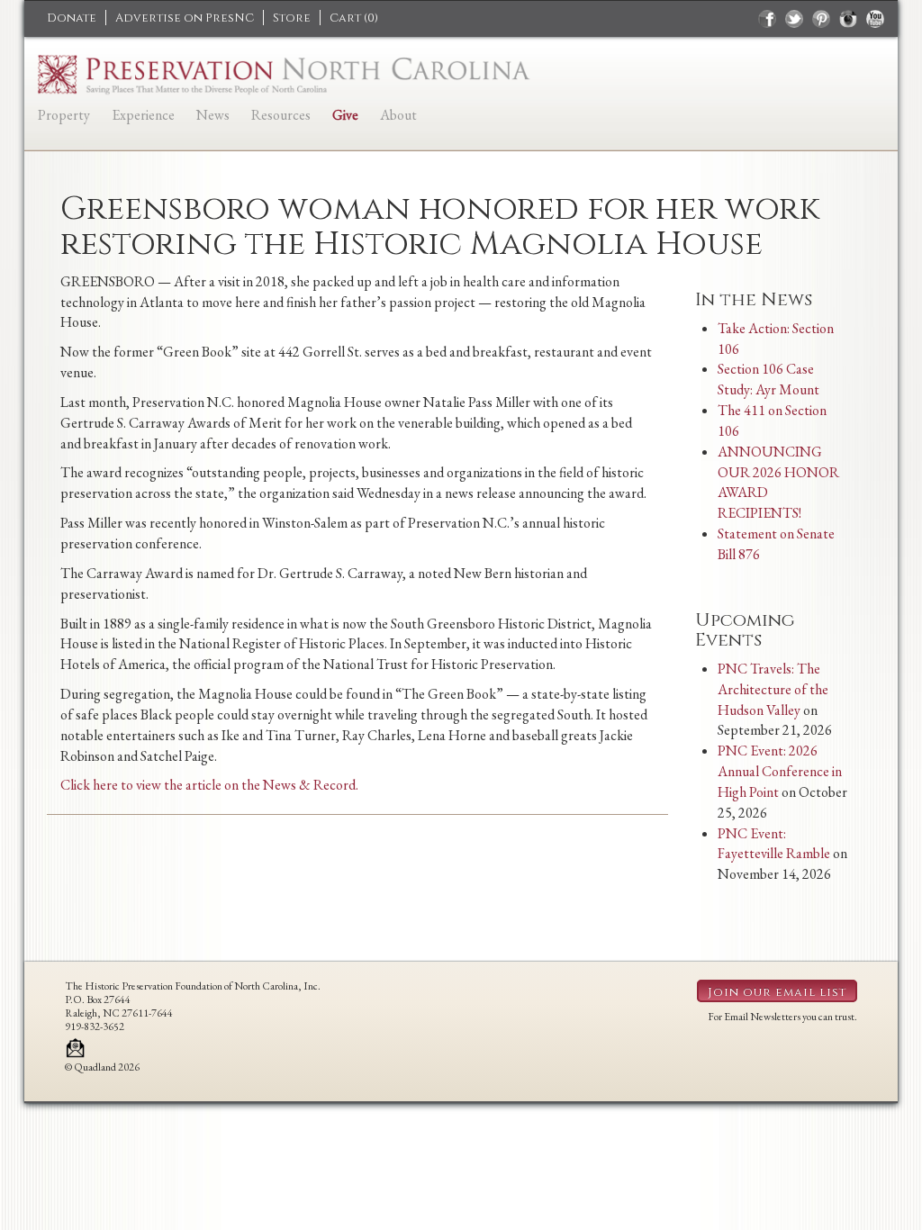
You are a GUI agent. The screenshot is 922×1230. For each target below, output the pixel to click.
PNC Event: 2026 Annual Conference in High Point (780, 771)
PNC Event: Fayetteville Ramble (774, 844)
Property (64, 114)
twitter (794, 19)
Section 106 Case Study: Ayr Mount (768, 379)
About (398, 114)
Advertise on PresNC (184, 18)
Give (345, 114)
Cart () (354, 18)
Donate (71, 18)
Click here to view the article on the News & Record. (209, 784)
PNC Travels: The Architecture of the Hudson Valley (773, 689)
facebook (767, 19)
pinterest (821, 19)
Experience (143, 114)
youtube (875, 19)
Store (292, 18)
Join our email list (777, 992)
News (213, 114)
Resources (281, 114)
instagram (848, 19)
